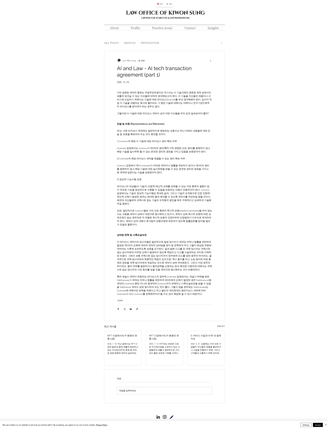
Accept (318, 425)
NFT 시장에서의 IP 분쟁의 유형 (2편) (122, 337)
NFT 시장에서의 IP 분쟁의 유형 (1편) (164, 337)
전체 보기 (221, 326)
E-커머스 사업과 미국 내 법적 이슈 (206, 337)
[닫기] (325, 425)
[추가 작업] (210, 60)
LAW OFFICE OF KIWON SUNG (165, 13)
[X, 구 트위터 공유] (124, 309)
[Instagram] (164, 416)
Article (130, 43)
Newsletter (150, 43)
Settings (306, 425)
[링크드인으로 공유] (131, 309)
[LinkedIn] (158, 416)
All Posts (111, 43)
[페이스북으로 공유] (118, 309)
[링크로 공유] (137, 309)
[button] (221, 43)
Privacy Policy (101, 425)
